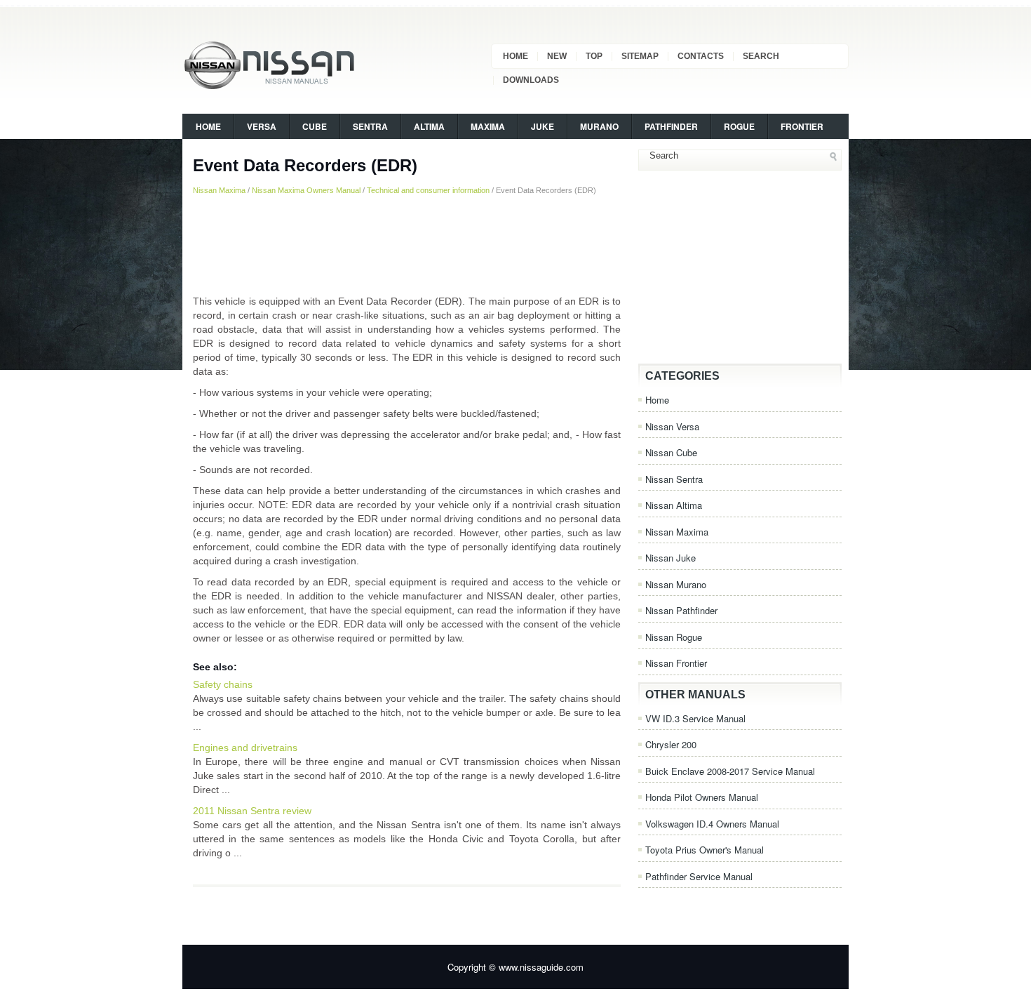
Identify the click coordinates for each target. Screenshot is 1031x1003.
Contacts (701, 56)
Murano (599, 126)
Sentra (370, 126)
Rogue (739, 126)
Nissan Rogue (673, 637)
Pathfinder (671, 126)
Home (515, 56)
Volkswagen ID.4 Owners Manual (712, 823)
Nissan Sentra (674, 479)
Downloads (531, 80)
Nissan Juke (670, 557)
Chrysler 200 (670, 744)
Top (594, 56)
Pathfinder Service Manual (699, 876)
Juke (542, 126)
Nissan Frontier (676, 663)
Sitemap (640, 56)
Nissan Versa (672, 426)
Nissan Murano (675, 584)
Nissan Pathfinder (681, 610)
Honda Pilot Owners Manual (701, 797)
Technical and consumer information (428, 190)
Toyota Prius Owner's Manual (704, 849)
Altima (429, 126)
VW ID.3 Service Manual (695, 718)
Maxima (488, 126)
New (557, 56)
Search (761, 56)
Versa (261, 126)
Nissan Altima (673, 505)
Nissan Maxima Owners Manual (306, 190)
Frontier (802, 126)
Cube (314, 126)
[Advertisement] (407, 245)
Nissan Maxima (219, 190)
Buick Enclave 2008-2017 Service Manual (730, 771)
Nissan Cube (671, 452)
